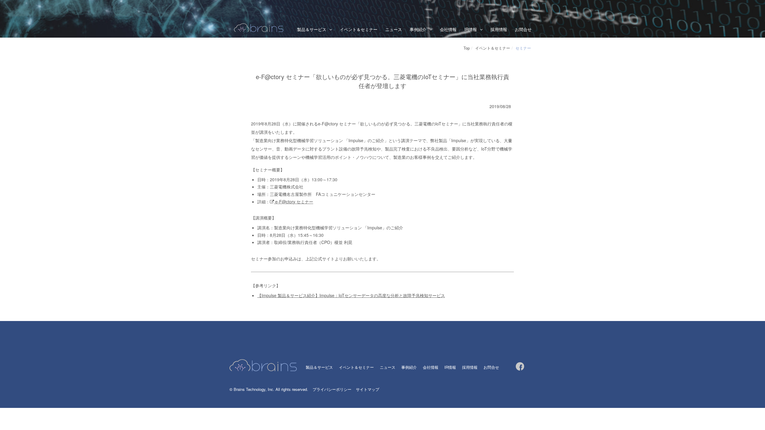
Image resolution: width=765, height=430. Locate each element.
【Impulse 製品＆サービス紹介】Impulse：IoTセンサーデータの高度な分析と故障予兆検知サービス (351, 295)
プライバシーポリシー (332, 389)
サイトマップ (367, 389)
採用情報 (498, 29)
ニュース (393, 29)
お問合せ (523, 29)
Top (466, 48)
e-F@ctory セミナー (293, 202)
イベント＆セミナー (358, 29)
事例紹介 (409, 367)
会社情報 (448, 29)
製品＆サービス (311, 29)
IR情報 (470, 29)
